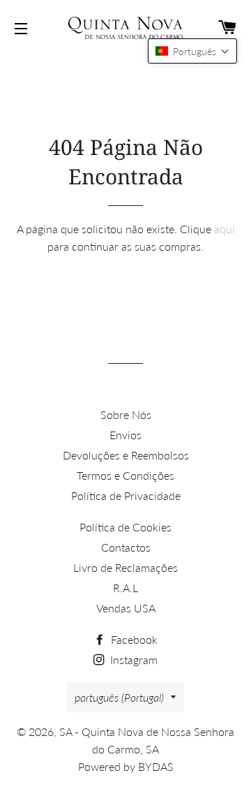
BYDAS (156, 766)
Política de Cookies (125, 526)
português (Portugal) (119, 697)
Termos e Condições (125, 475)
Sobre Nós (125, 414)
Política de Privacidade (126, 495)
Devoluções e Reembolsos (126, 455)
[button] (192, 51)
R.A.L (125, 587)
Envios (125, 434)
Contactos (126, 547)
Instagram (132, 659)
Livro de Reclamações (125, 567)
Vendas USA (125, 607)
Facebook (133, 639)
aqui (224, 228)
